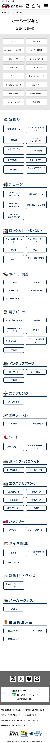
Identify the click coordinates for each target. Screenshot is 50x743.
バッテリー (36, 85)
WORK (14, 608)
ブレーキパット (36, 150)
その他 (14, 350)
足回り (13, 41)
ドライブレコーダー (13, 320)
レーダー (36, 320)
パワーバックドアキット (36, 340)
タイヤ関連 (13, 93)
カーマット (14, 372)
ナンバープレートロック (13, 585)
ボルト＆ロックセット (36, 259)
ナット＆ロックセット (13, 240)
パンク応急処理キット (36, 553)
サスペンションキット (36, 129)
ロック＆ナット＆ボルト (13, 50)
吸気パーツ (36, 491)
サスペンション (13, 129)
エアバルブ (14, 282)
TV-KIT (36, 329)
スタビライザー (36, 160)
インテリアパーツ (36, 59)
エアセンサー (36, 290)
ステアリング (13, 67)
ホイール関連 (36, 50)
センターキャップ (13, 298)
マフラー (14, 423)
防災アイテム (13, 630)
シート (13, 76)
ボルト (36, 249)
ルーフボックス (36, 470)
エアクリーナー (13, 508)
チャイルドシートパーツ (36, 446)
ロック (14, 259)
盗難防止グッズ (36, 93)
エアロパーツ (13, 491)
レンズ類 (14, 499)
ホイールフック (13, 290)
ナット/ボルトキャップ (36, 240)
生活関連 (36, 102)
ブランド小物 (36, 630)
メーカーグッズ (13, 102)
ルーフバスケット (13, 470)
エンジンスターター (13, 340)
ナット (14, 249)
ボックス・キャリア (36, 76)
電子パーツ (13, 59)
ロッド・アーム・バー (13, 150)
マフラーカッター (36, 423)
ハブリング (36, 282)
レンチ (14, 553)
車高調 (14, 139)
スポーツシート (13, 446)
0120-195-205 (27, 694)
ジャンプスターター (36, 529)
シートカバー (36, 372)
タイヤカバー (13, 562)
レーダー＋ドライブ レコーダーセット (13, 329)
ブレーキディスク (13, 169)
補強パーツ (36, 499)
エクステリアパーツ (13, 85)
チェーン (36, 41)
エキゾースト (36, 67)
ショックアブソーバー (36, 169)
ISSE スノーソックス (36, 205)
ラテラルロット (13, 160)
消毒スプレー (13, 638)
